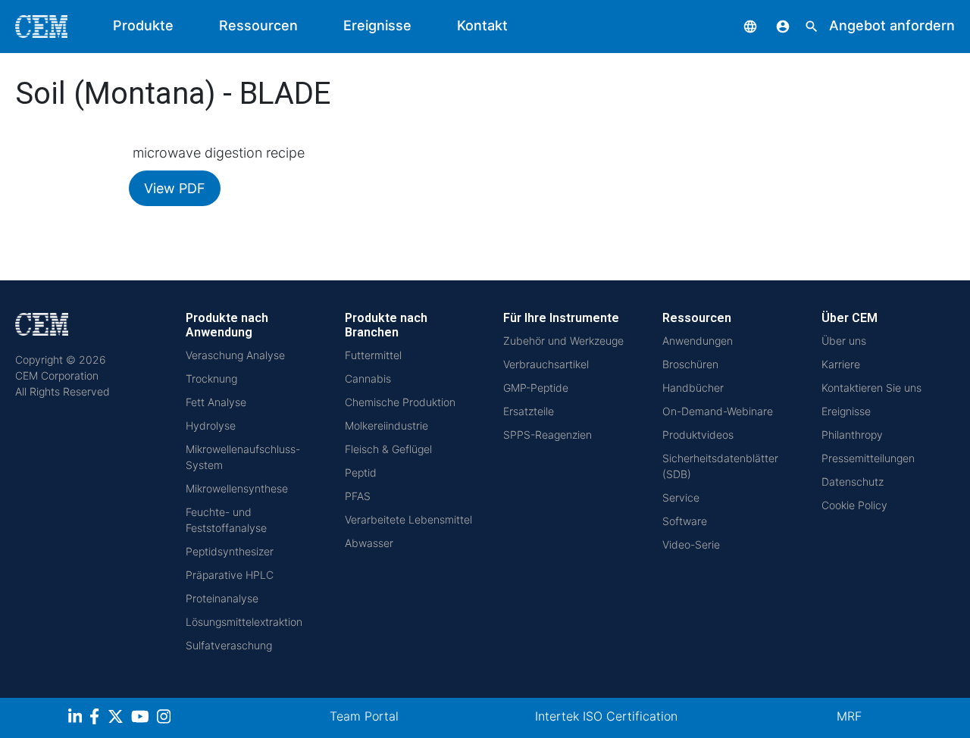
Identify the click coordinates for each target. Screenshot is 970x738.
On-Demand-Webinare (717, 411)
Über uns (843, 340)
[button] (739, 25)
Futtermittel (373, 355)
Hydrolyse (211, 425)
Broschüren (690, 364)
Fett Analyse (216, 402)
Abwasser (369, 542)
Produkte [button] (143, 25)
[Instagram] (165, 718)
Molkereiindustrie (386, 425)
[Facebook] (98, 718)
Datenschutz (852, 481)
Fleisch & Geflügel (388, 448)
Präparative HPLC (230, 574)
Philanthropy (852, 434)
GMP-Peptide (535, 387)
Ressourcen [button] (258, 25)
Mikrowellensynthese (237, 488)
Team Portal (364, 716)
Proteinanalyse (222, 598)
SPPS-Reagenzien (547, 434)
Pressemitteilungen (868, 458)
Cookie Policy (854, 505)
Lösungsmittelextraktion (244, 621)
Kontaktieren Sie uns (871, 387)
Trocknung (211, 378)
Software (684, 520)
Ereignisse (377, 25)
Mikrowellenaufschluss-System (243, 456)
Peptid (361, 472)
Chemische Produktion (400, 402)
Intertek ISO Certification (606, 716)
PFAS (358, 495)
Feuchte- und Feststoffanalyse (226, 519)
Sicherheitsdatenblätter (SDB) (720, 466)
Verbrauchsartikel (546, 364)
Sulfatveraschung (229, 645)
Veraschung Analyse (235, 355)
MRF (849, 716)
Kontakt (482, 25)
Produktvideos (698, 434)
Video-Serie (691, 544)
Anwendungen (697, 340)
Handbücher (693, 387)
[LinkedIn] (77, 718)
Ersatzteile (528, 411)
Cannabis (368, 378)
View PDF (174, 188)
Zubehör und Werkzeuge (563, 340)
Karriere (840, 364)
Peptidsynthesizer (230, 551)
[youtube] (142, 718)
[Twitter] (117, 718)
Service (680, 497)
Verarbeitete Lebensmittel (408, 519)
